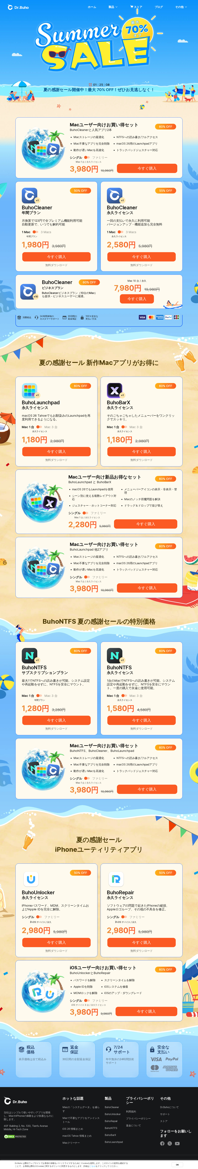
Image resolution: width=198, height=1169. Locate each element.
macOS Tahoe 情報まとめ (77, 1135)
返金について (133, 1125)
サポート (165, 1114)
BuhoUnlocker (113, 1114)
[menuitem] (92, 7)
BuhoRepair (111, 1121)
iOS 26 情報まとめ (72, 1128)
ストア (138, 7)
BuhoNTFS (111, 1128)
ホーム (92, 7)
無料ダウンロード (56, 265)
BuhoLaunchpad (114, 1141)
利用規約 (131, 1111)
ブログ (159, 7)
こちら (92, 1166)
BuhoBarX (110, 1135)
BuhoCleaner (112, 1107)
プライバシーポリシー (138, 1118)
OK (177, 1164)
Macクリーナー (71, 1142)
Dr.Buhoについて (169, 1107)
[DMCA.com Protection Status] (15, 1136)
